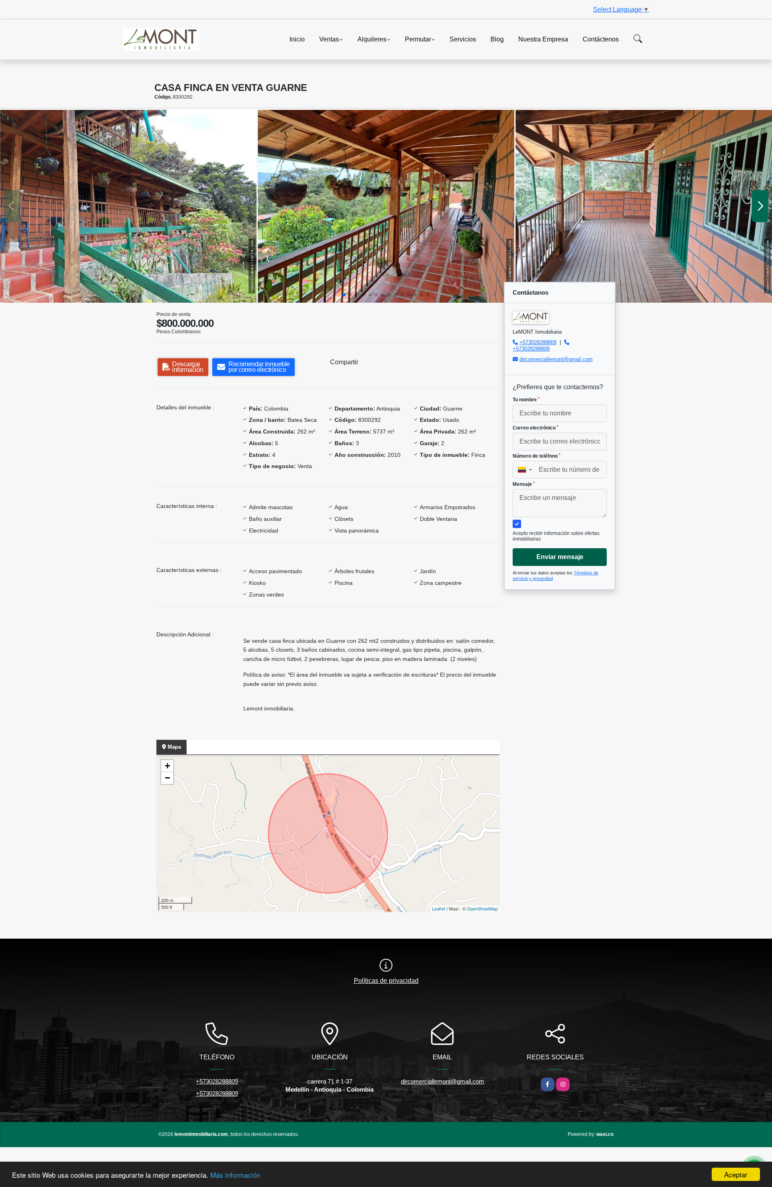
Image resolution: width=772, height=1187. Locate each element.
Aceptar (735, 1174)
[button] (344, 294)
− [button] (167, 778)
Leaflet (438, 908)
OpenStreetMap (482, 908)
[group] (128, 206)
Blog (497, 38)
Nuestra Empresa (543, 38)
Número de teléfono (537, 456)
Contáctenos (601, 38)
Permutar (418, 38)
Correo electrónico (535, 428)
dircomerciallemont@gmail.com (556, 359)
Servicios (463, 38)
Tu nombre (526, 399)
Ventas (329, 38)
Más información (235, 1175)
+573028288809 (537, 342)
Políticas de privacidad (386, 980)
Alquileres (371, 38)
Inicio (297, 38)
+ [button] (167, 766)
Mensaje (524, 484)
